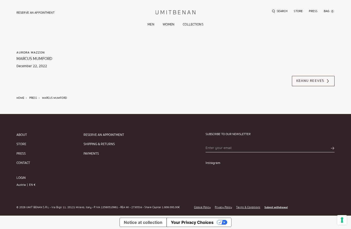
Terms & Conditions (248, 207)
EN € (32, 185)
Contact (23, 163)
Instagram (213, 163)
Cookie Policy (202, 207)
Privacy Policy (223, 207)
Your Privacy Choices (192, 222)
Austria (21, 185)
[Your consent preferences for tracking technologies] (342, 220)
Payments (91, 153)
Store (21, 144)
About (21, 135)
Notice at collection (143, 222)
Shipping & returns (99, 144)
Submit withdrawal (276, 207)
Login (21, 177)
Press (21, 153)
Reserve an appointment (104, 135)
